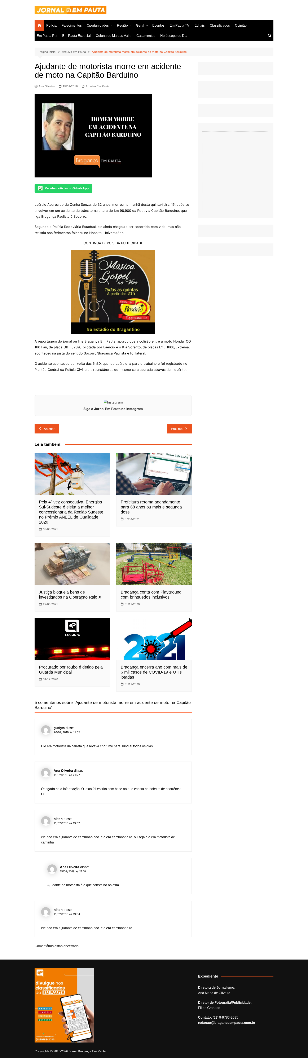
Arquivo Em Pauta (98, 86)
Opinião (241, 25)
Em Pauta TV (179, 25)
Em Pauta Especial (76, 36)
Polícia (51, 25)
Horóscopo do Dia (173, 36)
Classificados (220, 25)
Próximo (176, 429)
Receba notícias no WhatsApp (67, 188)
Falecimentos (72, 25)
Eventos (158, 25)
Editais (199, 25)
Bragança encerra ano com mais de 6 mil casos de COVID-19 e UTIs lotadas (154, 672)
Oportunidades (98, 25)
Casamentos (145, 36)
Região (122, 25)
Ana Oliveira (47, 86)
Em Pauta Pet (47, 36)
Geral (140, 25)
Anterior (49, 429)
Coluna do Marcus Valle (113, 36)
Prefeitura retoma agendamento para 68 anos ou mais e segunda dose (151, 507)
